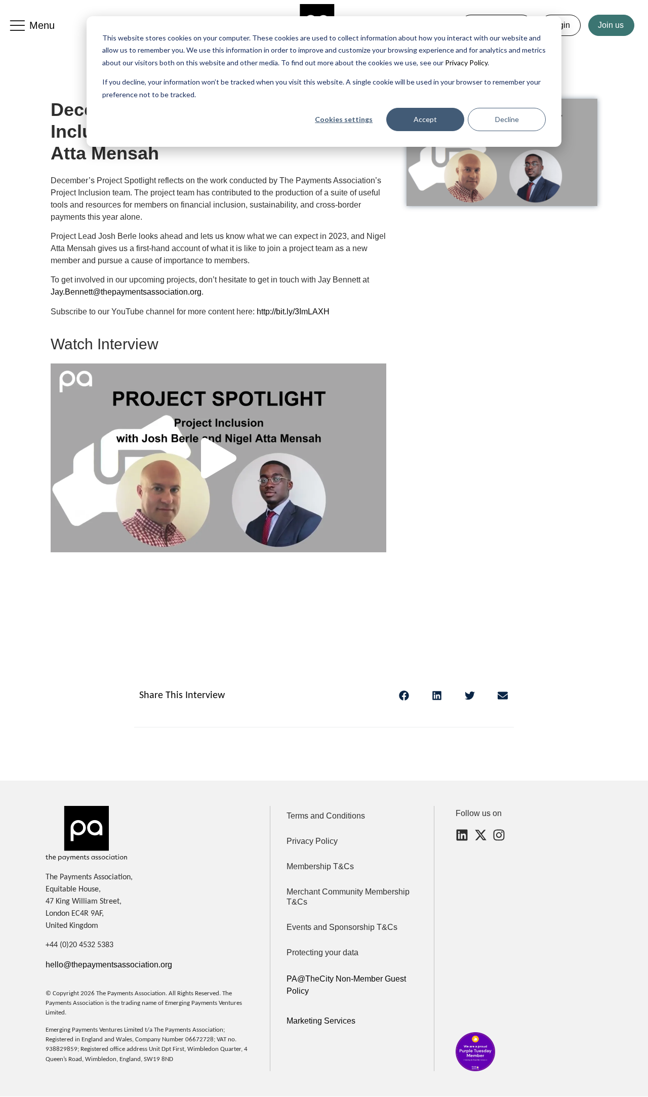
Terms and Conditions (326, 815)
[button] (218, 458)
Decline (507, 119)
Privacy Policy (465, 62)
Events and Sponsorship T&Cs (342, 927)
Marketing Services (321, 1021)
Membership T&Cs (320, 866)
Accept (425, 119)
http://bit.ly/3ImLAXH (293, 311)
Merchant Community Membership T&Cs (348, 896)
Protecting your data (322, 952)
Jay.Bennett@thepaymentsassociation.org (126, 292)
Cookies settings (344, 119)
